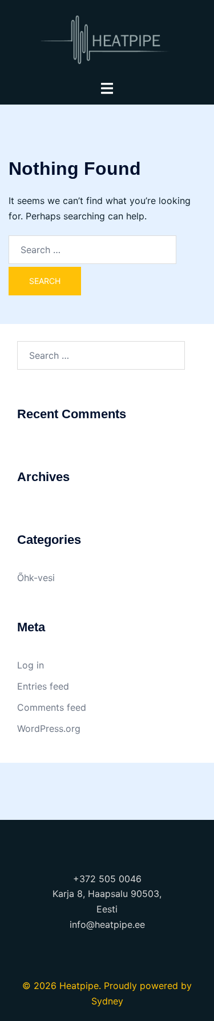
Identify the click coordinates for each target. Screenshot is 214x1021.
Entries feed (43, 686)
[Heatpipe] (107, 39)
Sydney (107, 1001)
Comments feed (51, 707)
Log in (30, 665)
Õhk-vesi (36, 577)
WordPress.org (48, 728)
